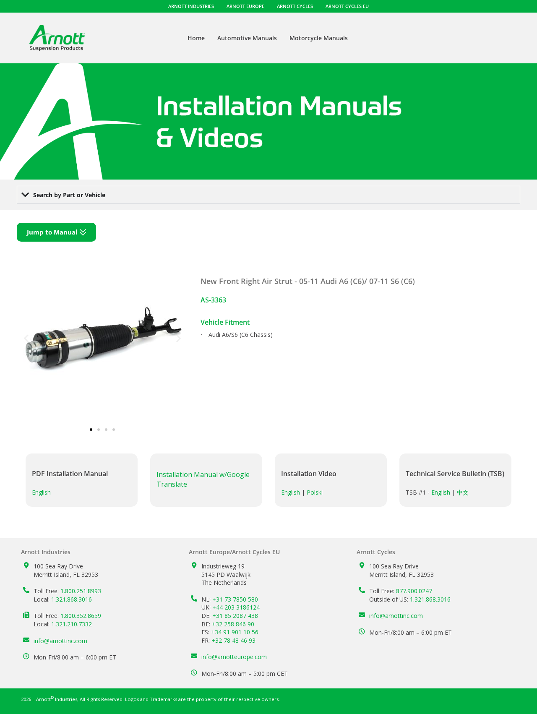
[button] (26, 338)
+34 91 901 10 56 (234, 632)
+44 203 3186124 (236, 607)
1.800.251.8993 (80, 591)
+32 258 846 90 (233, 624)
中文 (463, 492)
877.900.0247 (414, 591)
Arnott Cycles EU (347, 6)
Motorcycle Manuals (318, 38)
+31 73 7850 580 (235, 599)
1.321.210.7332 (71, 624)
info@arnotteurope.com (234, 657)
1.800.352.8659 (80, 616)
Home (196, 38)
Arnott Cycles (295, 6)
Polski (315, 492)
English (41, 492)
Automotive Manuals (247, 38)
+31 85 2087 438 (235, 616)
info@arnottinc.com (60, 641)
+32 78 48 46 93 (233, 640)
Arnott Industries (191, 6)
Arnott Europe (245, 6)
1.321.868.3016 (71, 599)
